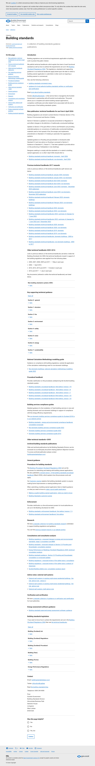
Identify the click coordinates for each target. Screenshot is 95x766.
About (7, 25)
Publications (26, 25)
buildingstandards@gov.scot (36, 454)
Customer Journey (35, 481)
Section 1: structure (34, 307)
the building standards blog (39, 687)
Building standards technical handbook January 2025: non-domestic (50, 178)
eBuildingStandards (38, 96)
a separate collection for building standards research (49, 524)
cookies (13, 3)
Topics (13, 25)
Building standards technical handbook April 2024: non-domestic (49, 184)
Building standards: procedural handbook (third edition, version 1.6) (50, 395)
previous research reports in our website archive (50, 530)
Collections (12, 29)
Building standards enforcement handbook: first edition (46, 514)
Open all (30, 296)
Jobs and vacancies (44, 751)
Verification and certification (15, 107)
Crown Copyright (34, 751)
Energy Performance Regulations (38, 667)
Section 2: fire (32, 314)
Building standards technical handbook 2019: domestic (46, 230)
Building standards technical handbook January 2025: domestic (49, 175)
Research (10, 96)
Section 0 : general (34, 300)
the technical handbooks (59, 622)
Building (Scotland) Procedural (38, 645)
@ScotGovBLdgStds (38, 683)
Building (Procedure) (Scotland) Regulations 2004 (45, 468)
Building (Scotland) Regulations (38, 638)
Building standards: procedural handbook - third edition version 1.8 (50, 390)
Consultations (49, 25)
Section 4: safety (33, 328)
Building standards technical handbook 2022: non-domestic (48, 211)
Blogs (56, 25)
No (31, 726)
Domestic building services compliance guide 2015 (45, 433)
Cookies (26, 751)
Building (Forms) (33, 660)
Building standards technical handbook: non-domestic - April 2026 (50, 159)
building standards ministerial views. (40, 83)
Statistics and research (37, 25)
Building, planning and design (15, 47)
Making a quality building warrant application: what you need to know (50, 493)
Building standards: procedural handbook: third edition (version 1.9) (50, 387)
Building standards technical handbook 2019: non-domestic (48, 233)
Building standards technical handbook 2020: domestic (46, 224)
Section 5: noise (33, 336)
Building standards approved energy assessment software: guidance (50, 610)
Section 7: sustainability (35, 350)
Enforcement (11, 93)
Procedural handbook (14, 80)
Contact (21, 751)
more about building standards (40, 92)
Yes (31, 722)
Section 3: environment (35, 321)
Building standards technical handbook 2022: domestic (46, 208)
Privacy (53, 751)
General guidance (12, 91)
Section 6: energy (33, 343)
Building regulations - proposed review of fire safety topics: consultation (51, 560)
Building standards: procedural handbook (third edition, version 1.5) (50, 398)
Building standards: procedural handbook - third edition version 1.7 (50, 393)
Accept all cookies (12, 14)
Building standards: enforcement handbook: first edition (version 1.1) (51, 511)
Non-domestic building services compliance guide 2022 (46, 428)
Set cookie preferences (44, 14)
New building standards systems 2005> (40, 283)
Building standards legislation (16, 113)
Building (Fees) (33, 652)
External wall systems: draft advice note (41, 589)
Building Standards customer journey (40, 496)
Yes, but (32, 731)
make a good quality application (56, 489)
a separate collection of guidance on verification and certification (53, 598)
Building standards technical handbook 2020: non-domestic (48, 227)
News (18, 25)
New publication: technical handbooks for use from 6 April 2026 (16, 59)
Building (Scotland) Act (35, 631)
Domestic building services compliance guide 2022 (45, 431)
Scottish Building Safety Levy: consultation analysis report (47, 569)
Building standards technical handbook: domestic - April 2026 (48, 156)
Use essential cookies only (27, 14)
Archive (15, 751)
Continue (30, 736)
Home (7, 29)
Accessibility (9, 751)
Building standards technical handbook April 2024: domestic (48, 181)
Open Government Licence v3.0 (31, 758)
